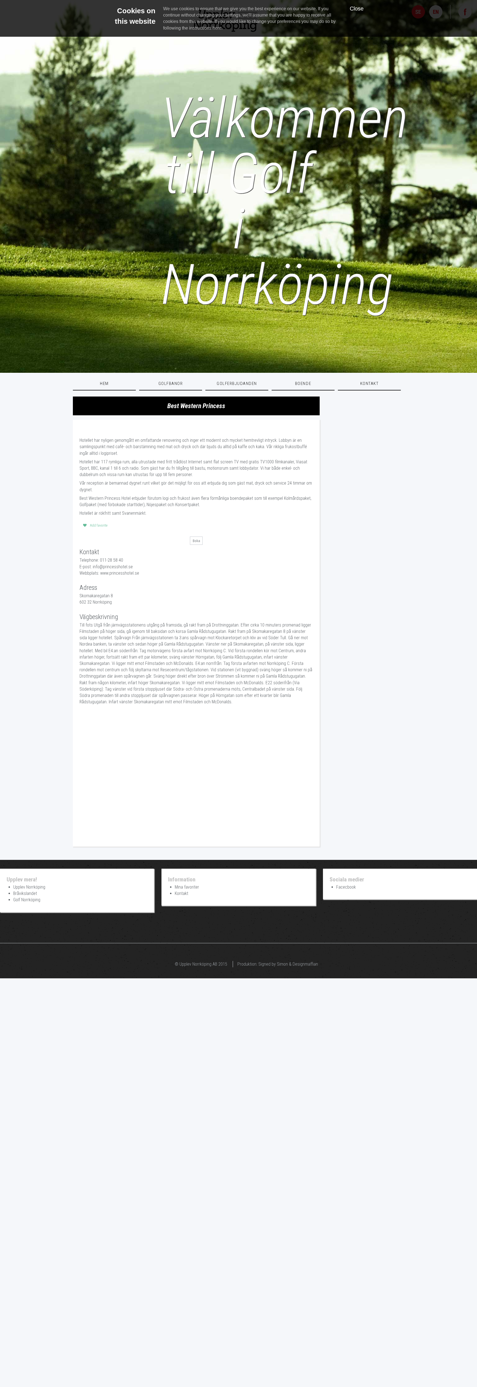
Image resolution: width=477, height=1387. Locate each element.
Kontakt (369, 383)
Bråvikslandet (25, 893)
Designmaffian (305, 964)
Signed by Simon (273, 964)
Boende (303, 383)
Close (357, 9)
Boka (196, 541)
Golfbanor (170, 383)
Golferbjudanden (237, 383)
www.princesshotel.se (119, 573)
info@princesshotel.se (113, 566)
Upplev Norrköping (29, 887)
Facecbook (346, 887)
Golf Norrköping (26, 899)
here (217, 28)
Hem (104, 383)
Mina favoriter (187, 887)
